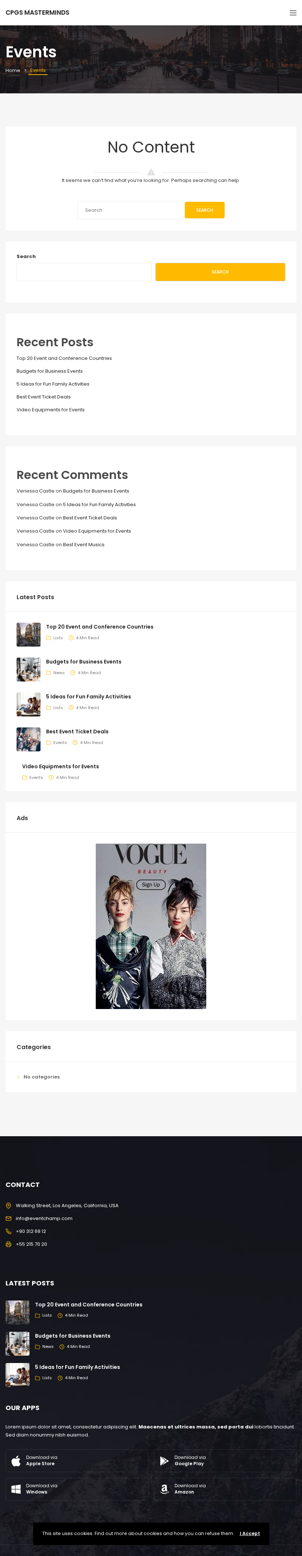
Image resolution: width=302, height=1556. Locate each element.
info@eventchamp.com (44, 1218)
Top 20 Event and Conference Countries (64, 358)
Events (60, 742)
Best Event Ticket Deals (44, 396)
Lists (58, 638)
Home (13, 70)
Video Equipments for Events (51, 409)
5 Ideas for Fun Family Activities (53, 383)
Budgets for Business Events (50, 371)
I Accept (250, 1533)
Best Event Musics (84, 544)
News (59, 673)
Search (204, 210)
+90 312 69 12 (31, 1231)
